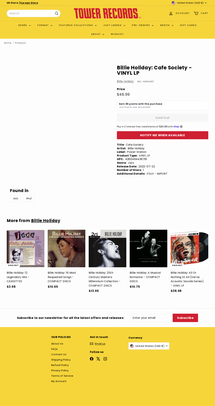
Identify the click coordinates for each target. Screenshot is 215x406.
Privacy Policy (60, 370)
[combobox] (33, 13)
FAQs (54, 349)
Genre (23, 25)
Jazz (15, 198)
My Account (59, 381)
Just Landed (113, 25)
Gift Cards (188, 25)
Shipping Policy (61, 359)
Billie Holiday (125, 81)
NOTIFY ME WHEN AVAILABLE (162, 135)
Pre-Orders (141, 25)
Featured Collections (76, 25)
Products (20, 43)
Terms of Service (62, 376)
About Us (57, 343)
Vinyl (29, 198)
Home (7, 43)
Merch (165, 25)
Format (43, 25)
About (96, 34)
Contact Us (58, 354)
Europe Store (29, 3)
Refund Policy (60, 365)
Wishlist (117, 34)
